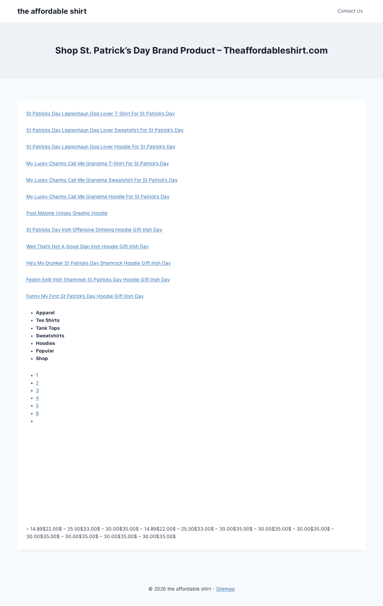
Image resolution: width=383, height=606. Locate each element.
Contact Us (350, 11)
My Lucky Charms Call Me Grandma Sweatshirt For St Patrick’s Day (101, 180)
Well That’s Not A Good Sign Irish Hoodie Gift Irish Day (87, 246)
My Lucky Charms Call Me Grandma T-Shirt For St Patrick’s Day (97, 163)
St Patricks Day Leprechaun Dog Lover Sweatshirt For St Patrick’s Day (104, 130)
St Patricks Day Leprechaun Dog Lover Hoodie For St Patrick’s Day (100, 146)
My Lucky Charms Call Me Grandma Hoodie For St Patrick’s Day (97, 196)
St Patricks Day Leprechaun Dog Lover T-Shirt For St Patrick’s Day (100, 113)
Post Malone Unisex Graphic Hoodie (67, 213)
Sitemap (225, 589)
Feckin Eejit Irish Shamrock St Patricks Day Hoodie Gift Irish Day (98, 279)
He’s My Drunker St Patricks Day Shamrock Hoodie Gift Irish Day (98, 263)
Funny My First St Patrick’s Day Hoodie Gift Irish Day (85, 296)
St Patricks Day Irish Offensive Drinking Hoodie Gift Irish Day (94, 229)
